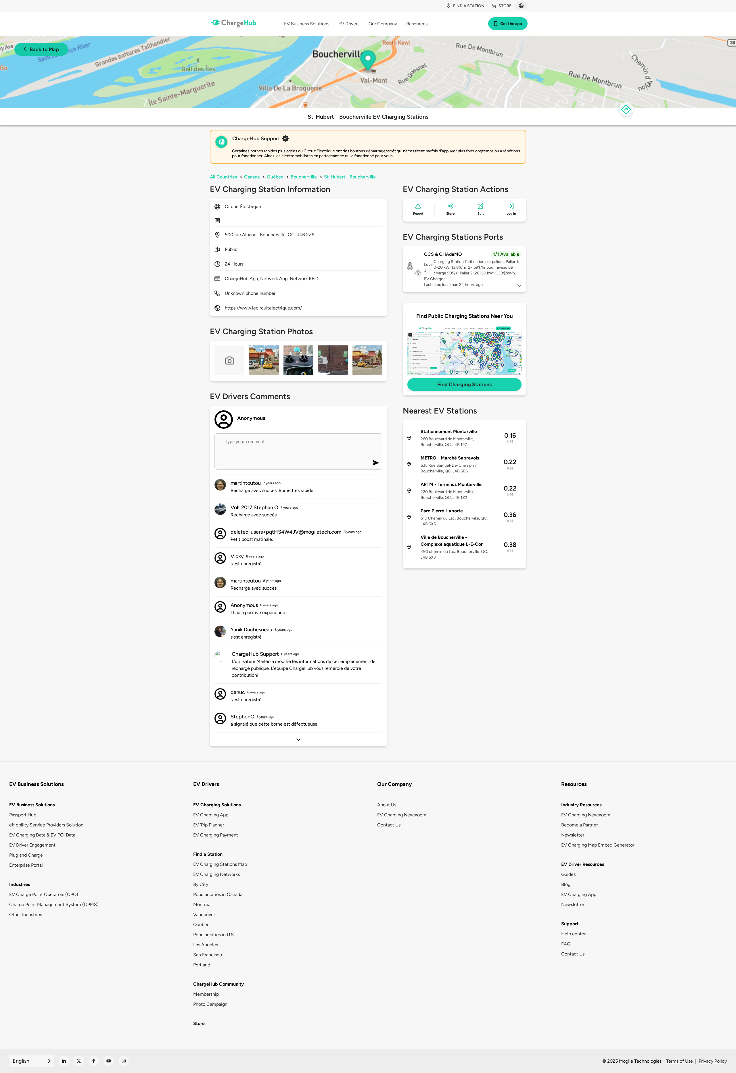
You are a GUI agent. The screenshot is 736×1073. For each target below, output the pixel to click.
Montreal (202, 904)
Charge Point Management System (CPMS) (54, 904)
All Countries (223, 177)
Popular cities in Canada (217, 894)
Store (505, 5)
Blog (565, 884)
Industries (19, 884)
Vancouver (204, 914)
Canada (252, 177)
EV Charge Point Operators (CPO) (43, 894)
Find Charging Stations (464, 384)
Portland (201, 965)
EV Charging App (210, 815)
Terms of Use (679, 1061)
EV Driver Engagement (32, 845)
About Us (386, 804)
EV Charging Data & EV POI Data (42, 835)
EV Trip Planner (208, 825)
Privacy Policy (713, 1061)
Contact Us (388, 825)
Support (569, 923)
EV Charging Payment (215, 835)
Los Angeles (205, 944)
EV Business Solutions (32, 804)
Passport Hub (22, 815)
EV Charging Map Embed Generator (597, 845)
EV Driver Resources (582, 864)
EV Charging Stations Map (220, 864)
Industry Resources (581, 804)
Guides (568, 874)
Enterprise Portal (26, 865)
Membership (206, 994)
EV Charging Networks (216, 874)
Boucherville (304, 177)
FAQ (565, 944)
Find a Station (208, 854)
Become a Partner (579, 825)
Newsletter (572, 835)
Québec (275, 177)
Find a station (468, 5)
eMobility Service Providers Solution (46, 825)
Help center (573, 934)
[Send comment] (376, 463)
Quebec (201, 924)
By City (200, 884)
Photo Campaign (210, 1004)
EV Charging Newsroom (401, 815)
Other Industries (25, 914)
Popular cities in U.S (213, 934)
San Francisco (207, 954)
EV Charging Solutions (217, 804)
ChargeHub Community (218, 984)
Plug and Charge (26, 855)
